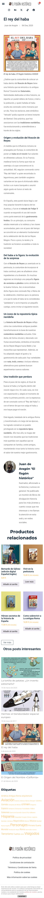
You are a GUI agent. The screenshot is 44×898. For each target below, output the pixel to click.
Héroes (29, 817)
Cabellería (38, 801)
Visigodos (31, 833)
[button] (3, 4)
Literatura (10, 821)
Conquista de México (14, 805)
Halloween (32, 812)
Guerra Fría (25, 812)
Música (33, 821)
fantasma (11, 808)
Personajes (19, 825)
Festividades (26, 808)
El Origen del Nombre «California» (19, 777)
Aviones (17, 801)
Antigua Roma (15, 796)
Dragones (33, 805)
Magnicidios (18, 821)
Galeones (5, 812)
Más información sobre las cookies (22, 877)
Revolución (12, 830)
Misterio (26, 821)
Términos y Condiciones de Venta (22, 867)
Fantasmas (18, 808)
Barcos (27, 801)
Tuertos (17, 834)
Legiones (34, 817)
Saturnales (28, 830)
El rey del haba (9, 747)
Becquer (32, 801)
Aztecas (22, 801)
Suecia (34, 830)
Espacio (4, 808)
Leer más (29, 582)
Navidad (39, 821)
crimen (25, 804)
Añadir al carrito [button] (10, 584)
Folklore (32, 808)
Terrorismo (7, 833)
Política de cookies (22, 872)
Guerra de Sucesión (16, 812)
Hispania (7, 816)
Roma (22, 829)
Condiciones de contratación (22, 862)
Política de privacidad (22, 857)
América (4, 796)
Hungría (24, 817)
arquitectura (27, 796)
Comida (4, 804)
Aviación (7, 800)
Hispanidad (18, 817)
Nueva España (5, 826)
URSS (22, 834)
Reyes (17, 830)
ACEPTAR (22, 896)
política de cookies (31, 892)
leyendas (3, 821)
